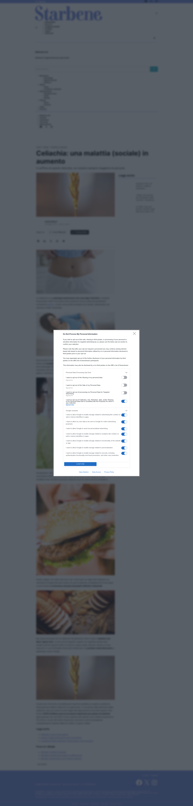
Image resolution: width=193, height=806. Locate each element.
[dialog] (96, 403)
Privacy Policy (109, 472)
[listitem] (96, 372)
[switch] (124, 377)
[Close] (135, 334)
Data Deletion (84, 472)
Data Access (96, 472)
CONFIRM (80, 464)
